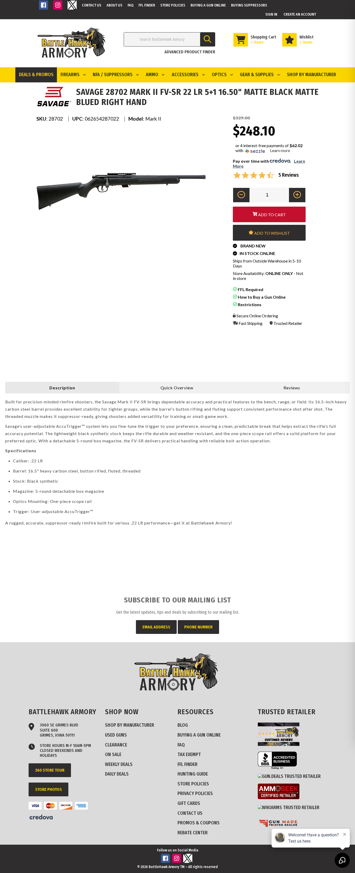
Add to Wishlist (271, 233)
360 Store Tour (49, 770)
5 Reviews (289, 175)
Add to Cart (271, 214)
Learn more (280, 150)
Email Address (156, 627)
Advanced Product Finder (190, 51)
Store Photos (48, 789)
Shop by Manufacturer (311, 74)
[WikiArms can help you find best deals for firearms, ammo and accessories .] (290, 807)
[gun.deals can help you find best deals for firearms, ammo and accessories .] (291, 776)
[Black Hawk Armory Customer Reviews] (280, 744)
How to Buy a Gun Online (261, 296)
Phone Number (198, 627)
